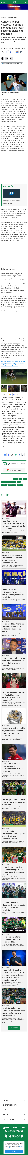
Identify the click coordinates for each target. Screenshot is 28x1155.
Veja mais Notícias (14, 1028)
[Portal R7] (14, 2)
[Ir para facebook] (10, 1131)
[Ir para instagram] (14, 1131)
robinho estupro (12, 484)
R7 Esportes (3, 17)
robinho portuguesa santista (8, 481)
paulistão (4, 484)
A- (11, 58)
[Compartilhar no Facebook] (6, 52)
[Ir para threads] (21, 1131)
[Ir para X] (14, 1136)
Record (6, 1114)
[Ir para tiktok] (10, 1136)
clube (20, 479)
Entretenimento (10, 1105)
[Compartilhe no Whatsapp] (13, 52)
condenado (20, 484)
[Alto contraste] (2, 58)
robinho (15, 479)
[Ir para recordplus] (6, 1136)
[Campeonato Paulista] (14, 7)
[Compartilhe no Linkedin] (10, 52)
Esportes (6, 1100)
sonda (24, 479)
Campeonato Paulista (12, 17)
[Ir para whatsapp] (18, 1136)
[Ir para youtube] (21, 1136)
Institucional (9, 1119)
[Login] (25, 2)
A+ (7, 58)
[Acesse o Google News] (17, 52)
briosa (18, 481)
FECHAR (14, 1151)
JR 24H (5, 1110)
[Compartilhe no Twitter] (3, 52)
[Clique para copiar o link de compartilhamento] (21, 52)
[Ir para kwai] (18, 1131)
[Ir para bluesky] (6, 1131)
